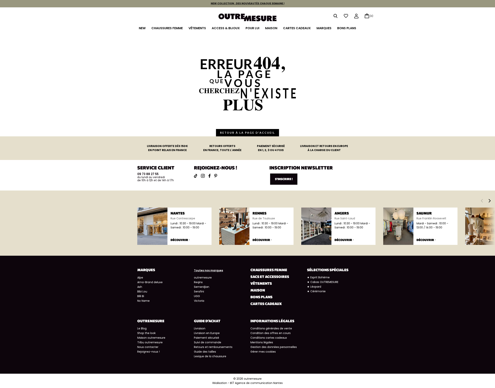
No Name (143, 301)
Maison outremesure (151, 338)
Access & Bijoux (226, 28)
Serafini (199, 291)
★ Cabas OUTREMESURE (322, 282)
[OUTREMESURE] (247, 16)
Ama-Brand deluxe (150, 282)
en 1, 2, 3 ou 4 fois (271, 148)
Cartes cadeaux (297, 28)
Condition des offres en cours (270, 333)
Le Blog (142, 328)
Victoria (199, 301)
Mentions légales (261, 342)
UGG (197, 296)
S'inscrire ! (284, 179)
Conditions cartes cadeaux (268, 338)
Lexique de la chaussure (210, 356)
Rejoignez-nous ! (148, 352)
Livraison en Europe (207, 333)
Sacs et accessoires (269, 276)
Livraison (199, 328)
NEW (142, 28)
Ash (139, 287)
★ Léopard (314, 287)
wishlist (346, 16)
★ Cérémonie (316, 291)
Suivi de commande (207, 342)
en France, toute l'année (222, 148)
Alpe (140, 277)
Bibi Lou (142, 291)
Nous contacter (147, 347)
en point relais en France (167, 148)
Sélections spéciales (327, 270)
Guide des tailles (205, 352)
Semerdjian (201, 287)
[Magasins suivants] (489, 200)
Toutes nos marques (208, 270)
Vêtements (197, 28)
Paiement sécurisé (206, 338)
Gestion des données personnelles (273, 347)
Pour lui (252, 28)
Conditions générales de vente (271, 328)
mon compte (356, 16)
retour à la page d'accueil (247, 132)
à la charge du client (324, 148)
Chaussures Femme (167, 28)
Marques (324, 28)
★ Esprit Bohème (318, 277)
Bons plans (346, 28)
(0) (371, 16)
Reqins (198, 282)
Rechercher (335, 16)
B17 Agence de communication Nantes (256, 383)
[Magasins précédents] (481, 200)
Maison (271, 28)
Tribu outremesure (150, 342)
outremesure (203, 277)
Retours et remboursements (213, 347)
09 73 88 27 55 (148, 174)
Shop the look (146, 333)
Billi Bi (140, 296)
